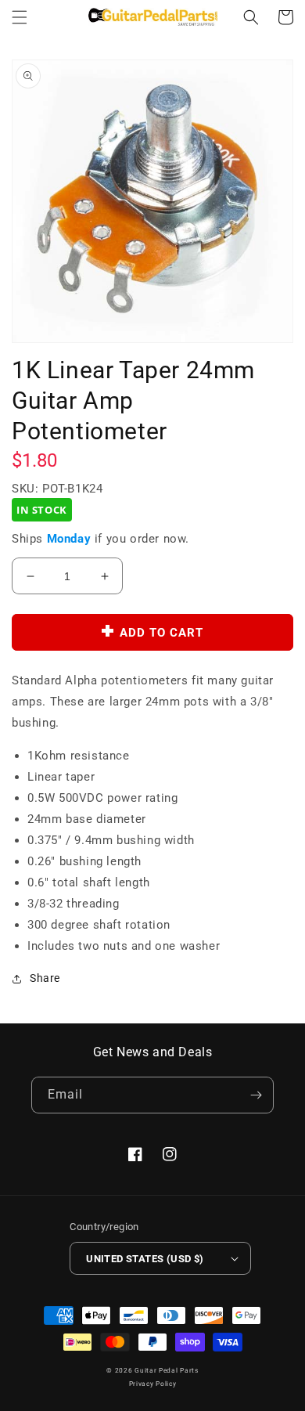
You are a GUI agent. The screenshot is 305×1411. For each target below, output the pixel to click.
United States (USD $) (144, 1259)
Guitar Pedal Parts (167, 1370)
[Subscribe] (256, 1095)
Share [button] (45, 978)
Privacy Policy (153, 1384)
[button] (19, 17)
